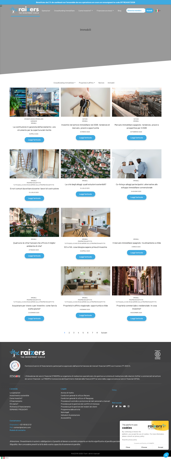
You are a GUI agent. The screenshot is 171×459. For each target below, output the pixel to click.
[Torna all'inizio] (167, 449)
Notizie (101, 83)
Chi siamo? (14, 404)
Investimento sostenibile (19, 395)
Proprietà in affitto (86, 83)
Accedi (149, 10)
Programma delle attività (70, 409)
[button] (166, 455)
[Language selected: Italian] (158, 10)
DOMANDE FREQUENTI (19, 409)
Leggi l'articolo (34, 140)
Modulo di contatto (17, 430)
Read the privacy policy (129, 440)
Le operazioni (15, 393)
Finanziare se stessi (104, 10)
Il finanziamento (16, 401)
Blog (119, 10)
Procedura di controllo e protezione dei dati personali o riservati (85, 401)
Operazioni (46, 10)
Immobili (111, 83)
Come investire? (85, 10)
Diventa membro (134, 10)
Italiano (7, 457)
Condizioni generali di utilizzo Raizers (75, 395)
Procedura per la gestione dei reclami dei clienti (79, 406)
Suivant (104, 332)
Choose (144, 447)
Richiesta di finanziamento (20, 406)
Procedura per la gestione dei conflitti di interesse (80, 404)
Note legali (65, 412)
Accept (160, 447)
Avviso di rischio (67, 393)
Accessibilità (66, 418)
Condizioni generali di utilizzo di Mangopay (77, 398)
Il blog (114, 390)
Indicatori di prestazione (70, 415)
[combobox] (5, 458)
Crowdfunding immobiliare (64, 10)
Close (128, 447)
